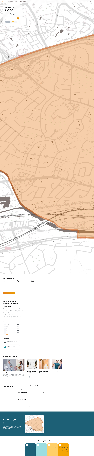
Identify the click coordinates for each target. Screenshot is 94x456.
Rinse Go (16, 1)
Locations (24, 1)
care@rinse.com (21, 376)
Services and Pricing (10, 1)
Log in (90, 1)
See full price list (6, 334)
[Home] (4, 1)
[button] (28, 377)
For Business (20, 1)
